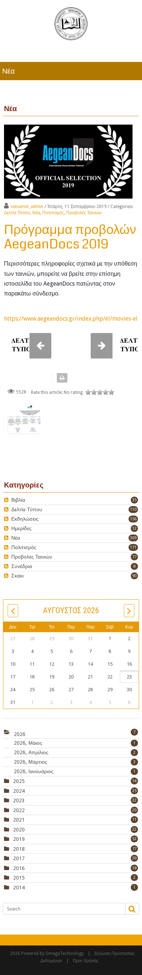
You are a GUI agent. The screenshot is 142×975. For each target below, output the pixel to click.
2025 (19, 781)
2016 (19, 868)
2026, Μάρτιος (74, 762)
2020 (19, 830)
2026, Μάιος (74, 743)
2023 (19, 800)
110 (133, 509)
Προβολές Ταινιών (84, 212)
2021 (19, 820)
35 (134, 500)
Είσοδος (130, 51)
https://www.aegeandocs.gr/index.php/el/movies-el (71, 318)
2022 (19, 810)
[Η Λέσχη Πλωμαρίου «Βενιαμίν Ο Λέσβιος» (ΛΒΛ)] (71, 23)
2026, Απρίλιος (74, 752)
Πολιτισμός (53, 212)
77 (134, 557)
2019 (19, 839)
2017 (19, 858)
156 (133, 519)
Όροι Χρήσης (86, 960)
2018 (19, 849)
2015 (19, 878)
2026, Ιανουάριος (74, 771)
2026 (19, 734)
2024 (19, 791)
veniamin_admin (27, 206)
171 (133, 547)
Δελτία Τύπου (17, 212)
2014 (19, 887)
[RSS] (7, 500)
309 (133, 538)
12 (134, 528)
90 (134, 575)
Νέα (36, 212)
